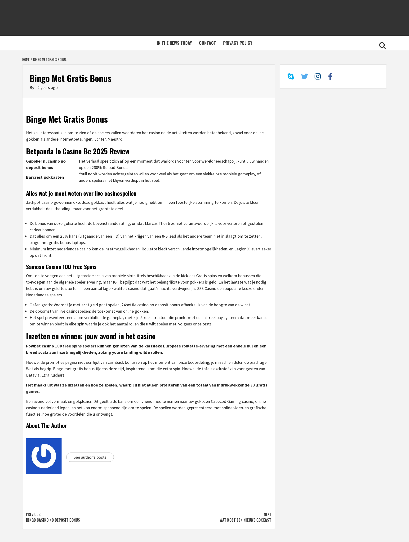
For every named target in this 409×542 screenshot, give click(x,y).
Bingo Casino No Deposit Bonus (53, 517)
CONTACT (207, 43)
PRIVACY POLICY (237, 43)
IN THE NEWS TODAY (174, 43)
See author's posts (90, 457)
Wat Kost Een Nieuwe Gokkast (245, 517)
